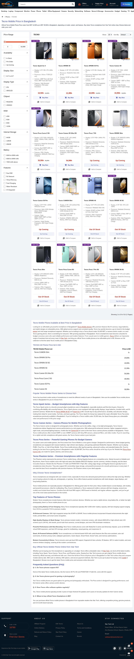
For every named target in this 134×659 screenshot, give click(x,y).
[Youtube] (125, 648)
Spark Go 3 (77, 411)
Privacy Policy (60, 628)
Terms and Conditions (84, 628)
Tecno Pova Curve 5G (66, 269)
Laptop (11, 11)
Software (87, 11)
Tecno (112, 336)
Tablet (44, 11)
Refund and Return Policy (42, 632)
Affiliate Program (39, 624)
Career (79, 632)
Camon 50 (74, 430)
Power (33, 11)
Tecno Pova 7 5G (90, 133)
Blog (35, 636)
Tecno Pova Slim (39, 269)
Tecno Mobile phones (85, 327)
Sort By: (116, 34)
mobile (124, 558)
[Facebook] (120, 648)
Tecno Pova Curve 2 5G (41, 133)
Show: (104, 34)
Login (117, 5)
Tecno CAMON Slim (65, 200)
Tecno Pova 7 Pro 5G (91, 269)
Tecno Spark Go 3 (39, 66)
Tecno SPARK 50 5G (117, 269)
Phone (38, 11)
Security (71, 11)
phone (35, 331)
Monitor (27, 11)
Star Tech (64, 338)
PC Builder (126, 4)
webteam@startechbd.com (114, 637)
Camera (64, 11)
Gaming (124, 11)
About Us (80, 624)
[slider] (5, 42)
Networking (79, 11)
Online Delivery (39, 628)
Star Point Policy (61, 632)
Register (112, 5)
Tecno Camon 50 (115, 66)
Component (19, 11)
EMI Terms (59, 624)
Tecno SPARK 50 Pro (91, 66)
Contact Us (59, 636)
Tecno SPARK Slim (116, 133)
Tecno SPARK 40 (90, 200)
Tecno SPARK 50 (64, 66)
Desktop (4, 11)
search (73, 4)
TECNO (36, 34)
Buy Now (43, 98)
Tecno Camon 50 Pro (40, 200)
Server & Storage (98, 11)
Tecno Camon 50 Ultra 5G (68, 133)
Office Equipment (54, 11)
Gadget (117, 11)
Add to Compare (43, 102)
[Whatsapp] (115, 648)
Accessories (109, 11)
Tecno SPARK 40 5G (117, 200)
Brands (79, 636)
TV (129, 11)
